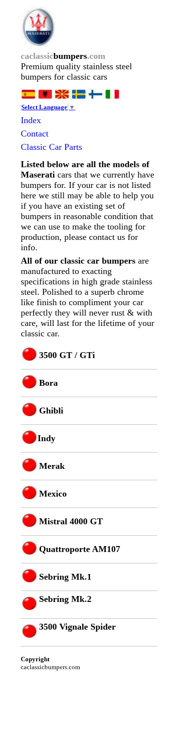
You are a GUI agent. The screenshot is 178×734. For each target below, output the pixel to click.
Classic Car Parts (51, 147)
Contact (34, 133)
